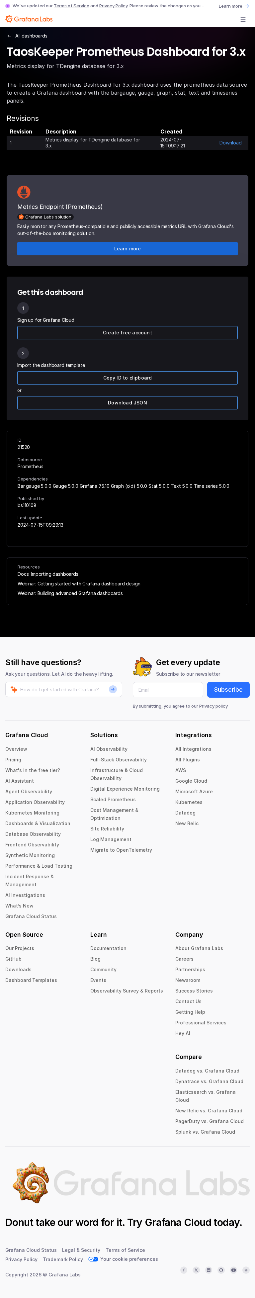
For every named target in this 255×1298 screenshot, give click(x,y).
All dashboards (31, 36)
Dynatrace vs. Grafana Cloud (209, 1081)
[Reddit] (246, 1270)
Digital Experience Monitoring (125, 789)
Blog (95, 959)
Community (103, 969)
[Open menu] (243, 19)
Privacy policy (213, 706)
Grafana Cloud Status (31, 916)
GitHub (13, 959)
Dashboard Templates (31, 980)
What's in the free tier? (32, 770)
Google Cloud (191, 781)
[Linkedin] (208, 1270)
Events (98, 980)
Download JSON (127, 402)
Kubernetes (189, 802)
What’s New (19, 906)
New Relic (187, 823)
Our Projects (19, 948)
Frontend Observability (32, 844)
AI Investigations (25, 895)
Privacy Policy (113, 5)
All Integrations (193, 749)
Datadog (185, 813)
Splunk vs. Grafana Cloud (205, 1132)
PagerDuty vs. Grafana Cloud (209, 1121)
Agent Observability (28, 791)
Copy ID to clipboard (127, 378)
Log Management (110, 839)
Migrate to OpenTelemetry (121, 850)
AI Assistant (19, 781)
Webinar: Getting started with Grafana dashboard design (79, 583)
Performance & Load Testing (38, 866)
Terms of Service (71, 5)
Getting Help (190, 1012)
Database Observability (33, 834)
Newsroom (187, 980)
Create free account (127, 332)
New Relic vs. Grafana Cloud (208, 1110)
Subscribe (228, 689)
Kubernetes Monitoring (32, 813)
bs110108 (27, 505)
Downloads (18, 969)
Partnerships (190, 969)
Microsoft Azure (194, 791)
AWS (180, 770)
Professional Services (200, 1022)
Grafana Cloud (178, 1222)
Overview (16, 749)
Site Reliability (107, 828)
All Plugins (187, 759)
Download (230, 142)
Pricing (13, 759)
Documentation (108, 948)
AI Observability (109, 749)
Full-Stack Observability (118, 759)
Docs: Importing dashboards (48, 574)
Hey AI (182, 1033)
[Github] (221, 1270)
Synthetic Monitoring (30, 855)
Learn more (230, 6)
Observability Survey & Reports (126, 991)
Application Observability (35, 802)
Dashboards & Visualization (37, 823)
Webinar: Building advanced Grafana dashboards (70, 593)
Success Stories (194, 991)
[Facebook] (184, 1270)
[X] (196, 1270)
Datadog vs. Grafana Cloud (207, 1071)
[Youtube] (233, 1270)
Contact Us (188, 1001)
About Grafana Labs (199, 948)
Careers (184, 959)
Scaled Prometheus (113, 799)
